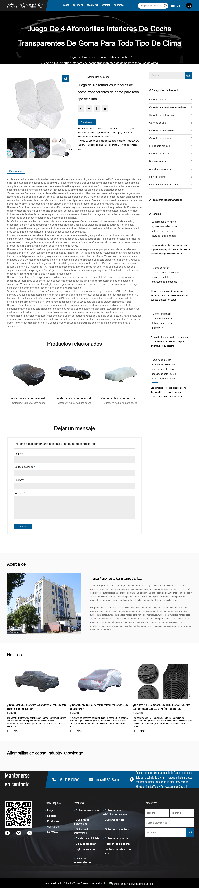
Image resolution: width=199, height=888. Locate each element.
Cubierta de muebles (160, 138)
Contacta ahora (86, 122)
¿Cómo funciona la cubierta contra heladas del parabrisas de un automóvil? (99, 706)
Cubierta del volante (159, 153)
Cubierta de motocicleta (161, 115)
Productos (92, 5)
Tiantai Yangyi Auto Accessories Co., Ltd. (87, 883)
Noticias (106, 5)
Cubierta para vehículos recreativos (167, 107)
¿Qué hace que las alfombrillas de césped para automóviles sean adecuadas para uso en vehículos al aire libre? (161, 706)
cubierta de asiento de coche (164, 184)
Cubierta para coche (94, 10)
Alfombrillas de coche (114, 57)
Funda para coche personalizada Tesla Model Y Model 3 (45, 398)
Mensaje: (19, 493)
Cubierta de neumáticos (161, 130)
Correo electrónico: (24, 467)
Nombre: (18, 454)
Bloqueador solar (158, 161)
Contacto (119, 5)
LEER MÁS (13, 731)
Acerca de (78, 5)
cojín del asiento (157, 177)
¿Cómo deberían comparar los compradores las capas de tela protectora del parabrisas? (36, 706)
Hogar (66, 5)
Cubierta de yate (157, 123)
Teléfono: (19, 480)
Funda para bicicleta (159, 146)
